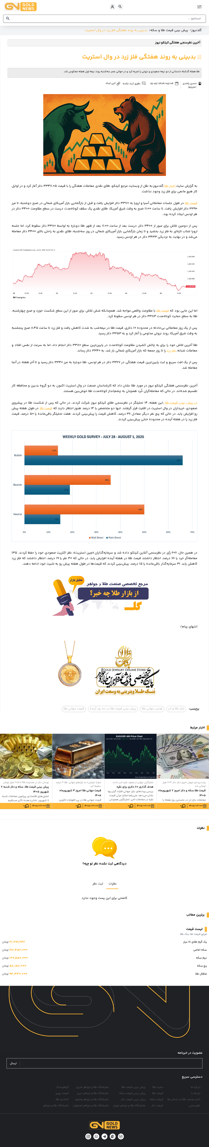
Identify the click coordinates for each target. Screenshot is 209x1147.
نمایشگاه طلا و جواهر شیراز (92, 1087)
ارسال (13, 1063)
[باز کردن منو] (200, 6)
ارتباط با (195, 1093)
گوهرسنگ (62, 1087)
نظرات (113, 883)
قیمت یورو (62, 1093)
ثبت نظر (97, 883)
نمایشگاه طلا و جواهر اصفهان (91, 1105)
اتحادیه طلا (62, 1099)
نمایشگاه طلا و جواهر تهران (129, 1105)
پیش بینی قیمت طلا (133, 1087)
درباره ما (195, 1087)
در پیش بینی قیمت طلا (180, 402)
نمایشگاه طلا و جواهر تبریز (93, 1093)
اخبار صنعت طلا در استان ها (183, 1099)
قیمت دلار (157, 1105)
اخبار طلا (169, 186)
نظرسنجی (194, 1105)
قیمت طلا (191, 203)
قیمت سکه (156, 1099)
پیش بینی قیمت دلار (133, 1099)
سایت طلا (157, 1087)
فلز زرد (171, 350)
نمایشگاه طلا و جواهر (56, 1105)
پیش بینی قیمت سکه (132, 1093)
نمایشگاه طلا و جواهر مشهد (92, 1099)
